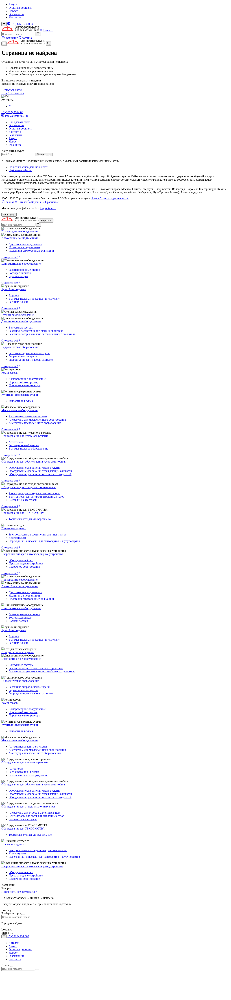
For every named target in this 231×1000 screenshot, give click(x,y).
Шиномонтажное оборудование (21, 263)
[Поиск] (38, 34)
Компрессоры (9, 372)
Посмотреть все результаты (18, 891)
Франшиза (15, 144)
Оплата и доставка (20, 7)
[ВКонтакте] (10, 106)
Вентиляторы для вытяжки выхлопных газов (36, 496)
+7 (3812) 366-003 (22, 23)
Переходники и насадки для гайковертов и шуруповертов (44, 541)
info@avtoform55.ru (16, 115)
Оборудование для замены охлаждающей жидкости (40, 470)
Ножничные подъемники (24, 247)
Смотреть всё (9, 257)
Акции (13, 4)
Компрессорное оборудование (27, 378)
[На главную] (20, 30)
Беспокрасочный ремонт (24, 445)
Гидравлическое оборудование (20, 347)
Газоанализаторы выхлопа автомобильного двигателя (42, 334)
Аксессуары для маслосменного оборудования (37, 419)
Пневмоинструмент (13, 528)
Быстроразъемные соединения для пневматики (38, 534)
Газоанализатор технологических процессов (36, 330)
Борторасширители (20, 273)
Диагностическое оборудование (21, 321)
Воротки (14, 295)
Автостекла (16, 442)
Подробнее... (48, 208)
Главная (9, 202)
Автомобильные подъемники (19, 237)
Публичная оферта (20, 170)
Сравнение (11, 37)
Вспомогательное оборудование (28, 448)
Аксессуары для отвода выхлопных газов (34, 493)
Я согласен (9, 214)
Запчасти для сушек (21, 400)
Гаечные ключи (18, 301)
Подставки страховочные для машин (31, 250)
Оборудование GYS (21, 560)
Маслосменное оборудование (19, 410)
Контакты (15, 17)
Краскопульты (17, 537)
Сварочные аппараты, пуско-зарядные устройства (32, 554)
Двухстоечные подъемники (25, 244)
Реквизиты (15, 135)
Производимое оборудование (19, 231)
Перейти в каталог (12, 93)
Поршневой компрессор (23, 382)
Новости (14, 10)
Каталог (48, 30)
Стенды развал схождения (17, 314)
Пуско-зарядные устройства (26, 563)
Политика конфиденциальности (28, 167)
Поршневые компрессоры (24, 385)
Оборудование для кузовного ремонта (24, 435)
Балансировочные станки (24, 269)
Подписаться (44, 154)
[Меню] (4, 44)
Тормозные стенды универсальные (30, 518)
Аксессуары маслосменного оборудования (35, 422)
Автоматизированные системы (28, 416)
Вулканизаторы (18, 276)
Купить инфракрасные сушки (19, 394)
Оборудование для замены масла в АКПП (34, 467)
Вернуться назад (11, 89)
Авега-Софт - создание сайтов (109, 198)
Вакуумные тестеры (21, 327)
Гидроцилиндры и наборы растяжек (31, 359)
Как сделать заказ (19, 122)
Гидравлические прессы (23, 356)
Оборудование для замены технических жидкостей (40, 474)
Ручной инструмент (13, 289)
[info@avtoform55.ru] (8, 23)
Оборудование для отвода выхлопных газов (28, 487)
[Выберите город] (4, 24)
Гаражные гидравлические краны (29, 353)
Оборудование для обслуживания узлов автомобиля (33, 461)
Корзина (26, 37)
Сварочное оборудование (24, 566)
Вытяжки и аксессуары (23, 499)
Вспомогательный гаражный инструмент (34, 298)
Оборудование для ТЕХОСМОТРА (23, 512)
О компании (16, 14)
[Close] (23, 914)
